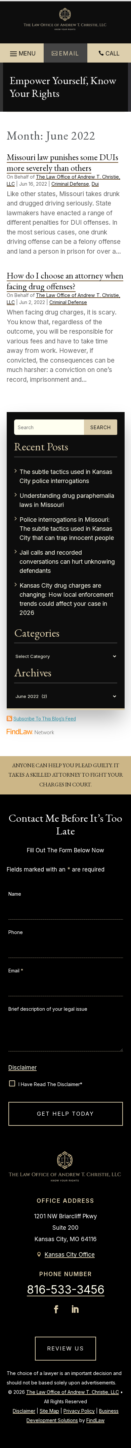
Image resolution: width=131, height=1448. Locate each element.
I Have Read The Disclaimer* (50, 1084)
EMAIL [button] (69, 53)
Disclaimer (22, 1067)
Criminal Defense (70, 184)
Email (15, 970)
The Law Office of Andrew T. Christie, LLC (72, 1392)
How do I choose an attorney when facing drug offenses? (65, 281)
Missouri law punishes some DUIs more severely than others (62, 162)
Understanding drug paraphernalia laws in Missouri (66, 500)
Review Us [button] (65, 1348)
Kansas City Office (70, 1254)
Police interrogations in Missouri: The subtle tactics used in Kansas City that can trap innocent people (66, 528)
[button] (22, 54)
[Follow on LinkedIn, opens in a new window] (75, 1309)
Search (100, 427)
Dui (95, 184)
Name (14, 894)
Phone (15, 932)
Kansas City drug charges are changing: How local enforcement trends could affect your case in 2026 (66, 599)
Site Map (49, 1411)
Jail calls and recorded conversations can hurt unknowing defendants (67, 561)
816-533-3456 (65, 1289)
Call (112, 53)
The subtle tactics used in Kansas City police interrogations (65, 476)
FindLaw (95, 1420)
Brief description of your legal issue (47, 1009)
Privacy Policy (79, 1411)
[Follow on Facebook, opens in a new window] (56, 1309)
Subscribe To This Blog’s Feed (44, 718)
